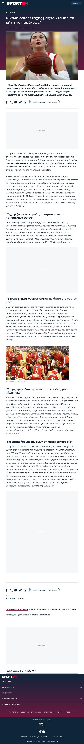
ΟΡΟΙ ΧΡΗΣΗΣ (49, 712)
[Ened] (42, 732)
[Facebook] (6, 102)
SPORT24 (24, 737)
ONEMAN (44, 737)
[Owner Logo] (42, 724)
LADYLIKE (54, 737)
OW (61, 737)
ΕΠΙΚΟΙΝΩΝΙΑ (36, 712)
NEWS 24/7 (34, 737)
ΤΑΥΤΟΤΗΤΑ (13, 712)
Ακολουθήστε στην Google (17, 609)
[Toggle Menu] (3, 3)
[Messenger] (15, 102)
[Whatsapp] (25, 102)
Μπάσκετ (21, 598)
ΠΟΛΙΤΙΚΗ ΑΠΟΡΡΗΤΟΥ (66, 712)
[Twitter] (11, 102)
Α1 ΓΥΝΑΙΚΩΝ (10, 598)
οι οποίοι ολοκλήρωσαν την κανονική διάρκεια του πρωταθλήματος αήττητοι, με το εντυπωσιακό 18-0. (41, 163)
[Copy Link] (20, 102)
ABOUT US (25, 712)
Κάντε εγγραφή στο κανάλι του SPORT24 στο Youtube (28, 615)
